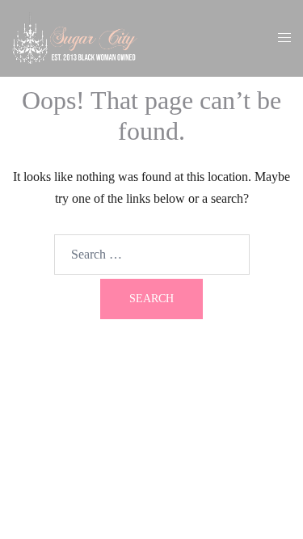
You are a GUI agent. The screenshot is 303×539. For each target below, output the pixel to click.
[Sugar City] (75, 37)
